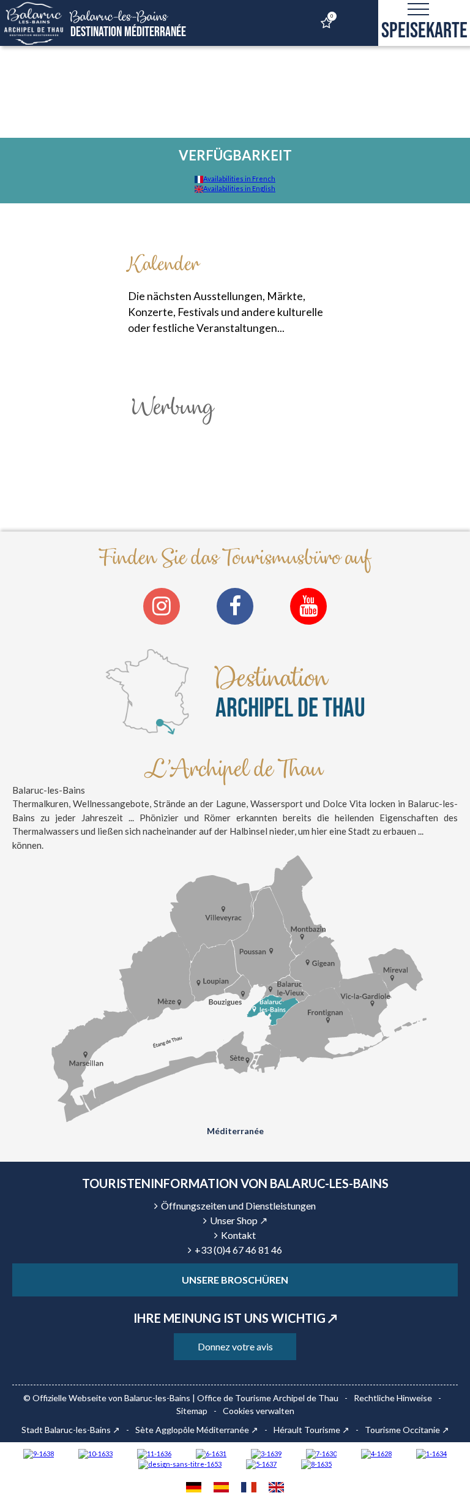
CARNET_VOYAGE (331, 16)
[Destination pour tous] (261, 1463)
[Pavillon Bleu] (211, 1453)
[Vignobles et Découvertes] (316, 1463)
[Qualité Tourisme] (180, 1463)
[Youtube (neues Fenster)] (308, 606)
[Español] (221, 1488)
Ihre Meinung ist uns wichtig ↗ (235, 1318)
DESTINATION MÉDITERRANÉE (128, 24)
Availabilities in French (239, 178)
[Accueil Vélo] (266, 1453)
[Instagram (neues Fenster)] (161, 606)
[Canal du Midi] (321, 1453)
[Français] (248, 1488)
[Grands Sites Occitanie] (431, 1453)
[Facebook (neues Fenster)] (235, 606)
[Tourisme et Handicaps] (38, 1453)
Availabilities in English (239, 188)
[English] (276, 1488)
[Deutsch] (193, 1488)
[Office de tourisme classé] (154, 1453)
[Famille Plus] (376, 1453)
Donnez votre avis (235, 1346)
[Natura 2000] (95, 1453)
